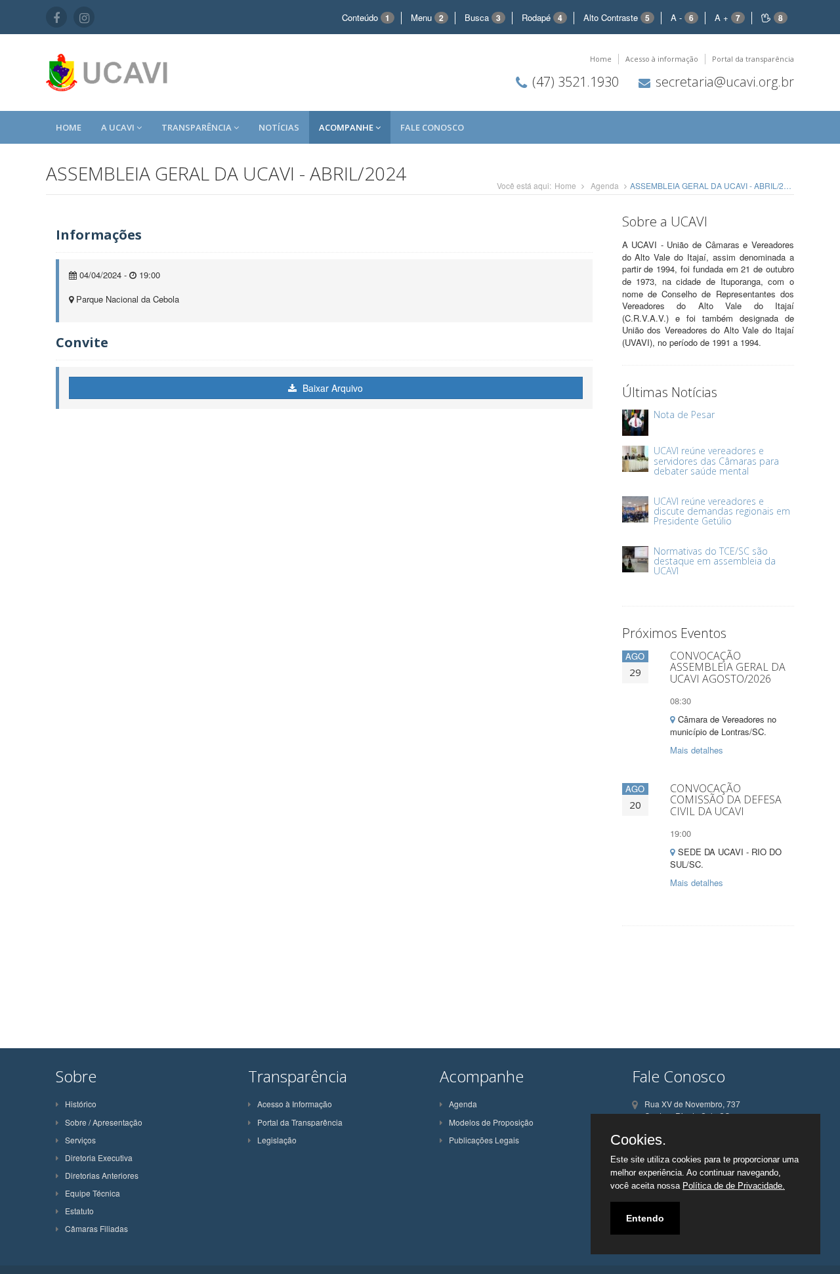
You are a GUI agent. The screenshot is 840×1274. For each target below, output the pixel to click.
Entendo (645, 1218)
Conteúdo (366, 17)
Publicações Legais (484, 1139)
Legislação (277, 1139)
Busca (483, 17)
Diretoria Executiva (99, 1157)
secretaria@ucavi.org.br (725, 82)
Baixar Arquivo (331, 387)
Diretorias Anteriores (101, 1175)
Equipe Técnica (92, 1193)
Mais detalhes (696, 750)
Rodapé (542, 17)
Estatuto (79, 1210)
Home (601, 59)
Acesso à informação (661, 59)
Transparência (197, 127)
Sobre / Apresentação (103, 1122)
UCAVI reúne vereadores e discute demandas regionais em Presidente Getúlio (722, 511)
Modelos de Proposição (491, 1122)
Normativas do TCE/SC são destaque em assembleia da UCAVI (715, 561)
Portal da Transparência (300, 1122)
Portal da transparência (753, 59)
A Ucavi (118, 127)
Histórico (80, 1103)
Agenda (605, 185)
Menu (427, 17)
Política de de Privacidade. (733, 1186)
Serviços (80, 1139)
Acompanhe (347, 127)
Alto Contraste (616, 17)
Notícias (279, 127)
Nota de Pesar (684, 414)
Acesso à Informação (294, 1103)
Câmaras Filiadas (96, 1228)
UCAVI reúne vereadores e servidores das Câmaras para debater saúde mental (716, 460)
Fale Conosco (432, 127)
